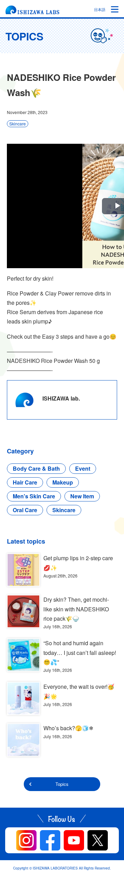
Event (82, 468)
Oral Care (25, 510)
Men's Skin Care (34, 496)
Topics (62, 784)
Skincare (17, 123)
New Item (82, 496)
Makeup (62, 482)
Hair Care (25, 482)
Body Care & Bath (36, 468)
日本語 (99, 9)
